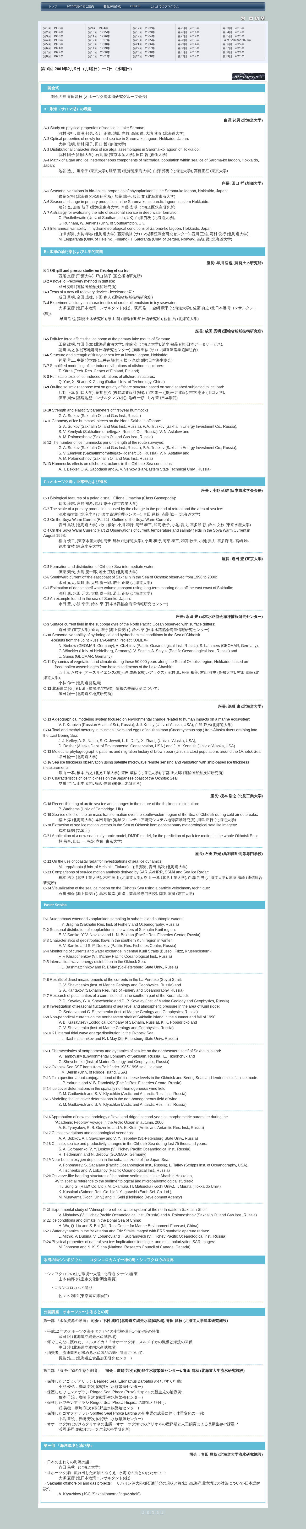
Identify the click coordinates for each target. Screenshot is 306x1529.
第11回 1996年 (99, 36)
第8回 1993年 (53, 56)
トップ (51, 6)
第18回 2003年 (144, 32)
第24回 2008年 (144, 56)
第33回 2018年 (233, 28)
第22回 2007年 (144, 48)
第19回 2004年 (144, 36)
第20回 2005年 (144, 40)
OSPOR (135, 6)
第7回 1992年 (53, 52)
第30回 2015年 (188, 48)
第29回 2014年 (188, 44)
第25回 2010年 (188, 28)
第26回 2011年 (188, 32)
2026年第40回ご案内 (80, 6)
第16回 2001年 (99, 56)
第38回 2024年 (233, 52)
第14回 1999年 (99, 48)
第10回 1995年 (99, 32)
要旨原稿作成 (112, 6)
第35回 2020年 (233, 36)
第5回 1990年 (53, 44)
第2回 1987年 (53, 32)
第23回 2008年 (144, 52)
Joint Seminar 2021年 (237, 40)
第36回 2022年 (233, 44)
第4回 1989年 (53, 40)
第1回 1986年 (53, 28)
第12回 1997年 (99, 40)
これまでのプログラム (164, 6)
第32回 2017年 (188, 56)
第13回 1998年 (99, 44)
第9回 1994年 (98, 28)
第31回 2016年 (188, 52)
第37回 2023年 (233, 48)
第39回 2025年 (233, 56)
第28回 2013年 (188, 40)
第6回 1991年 (53, 48)
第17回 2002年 (144, 28)
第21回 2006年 (144, 44)
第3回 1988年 (53, 36)
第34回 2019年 (233, 32)
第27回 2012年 (188, 36)
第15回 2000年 (99, 52)
